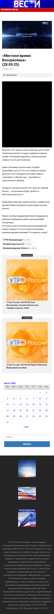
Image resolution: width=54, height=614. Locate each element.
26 (20, 416)
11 (14, 404)
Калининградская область (19, 248)
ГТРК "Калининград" (16, 240)
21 (33, 410)
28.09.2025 (8, 69)
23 (46, 410)
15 (40, 404)
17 (7, 410)
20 (27, 410)
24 (7, 416)
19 (20, 410)
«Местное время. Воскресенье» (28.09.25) (17, 60)
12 (20, 404)
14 (33, 404)
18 (14, 410)
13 (27, 404)
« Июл (26, 427)
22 (40, 410)
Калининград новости (17, 244)
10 (7, 404)
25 (14, 416)
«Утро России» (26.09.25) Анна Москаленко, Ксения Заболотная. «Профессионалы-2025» (22, 305)
